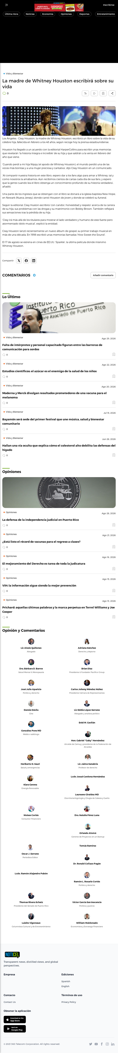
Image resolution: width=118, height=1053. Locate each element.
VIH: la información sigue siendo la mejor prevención (39, 585)
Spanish (65, 981)
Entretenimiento (106, 14)
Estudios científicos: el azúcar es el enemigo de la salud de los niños (49, 371)
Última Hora (11, 14)
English (65, 986)
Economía (47, 14)
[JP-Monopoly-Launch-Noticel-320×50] (59, 7)
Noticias (30, 14)
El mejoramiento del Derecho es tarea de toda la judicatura (43, 563)
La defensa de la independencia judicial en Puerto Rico (40, 519)
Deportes (84, 14)
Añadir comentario (103, 275)
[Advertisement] (59, 41)
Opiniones (66, 14)
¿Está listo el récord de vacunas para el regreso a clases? (41, 541)
